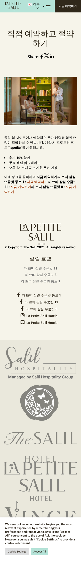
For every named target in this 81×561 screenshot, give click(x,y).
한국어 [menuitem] (36, 6)
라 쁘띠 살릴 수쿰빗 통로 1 (40, 281)
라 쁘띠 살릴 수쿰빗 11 (40, 268)
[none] (34, 6)
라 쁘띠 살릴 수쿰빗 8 (40, 274)
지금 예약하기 (68, 6)
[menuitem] (34, 6)
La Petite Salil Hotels (41, 315)
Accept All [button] (39, 552)
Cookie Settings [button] (17, 552)
